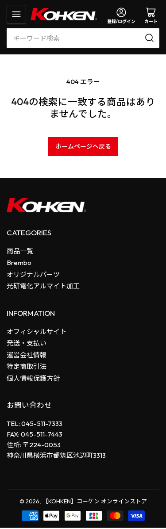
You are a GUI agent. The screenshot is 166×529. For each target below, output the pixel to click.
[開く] (16, 14)
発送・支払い (26, 343)
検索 (151, 38)
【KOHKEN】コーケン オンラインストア (94, 501)
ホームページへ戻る (83, 146)
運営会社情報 (26, 355)
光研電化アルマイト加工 (43, 286)
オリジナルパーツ (33, 274)
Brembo (19, 262)
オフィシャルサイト (36, 331)
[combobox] (83, 38)
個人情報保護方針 (33, 378)
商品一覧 (20, 251)
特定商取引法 (26, 366)
